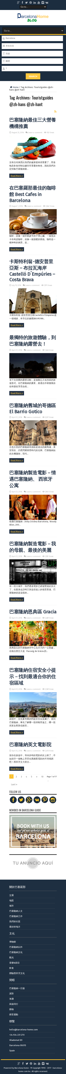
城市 (11, 905)
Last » (14, 784)
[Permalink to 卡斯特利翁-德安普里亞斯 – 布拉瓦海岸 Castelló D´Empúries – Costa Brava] (33, 312)
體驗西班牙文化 (17, 973)
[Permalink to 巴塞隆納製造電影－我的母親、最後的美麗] (33, 584)
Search (33, 76)
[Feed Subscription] (55, 111)
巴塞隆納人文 (16, 911)
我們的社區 (14, 921)
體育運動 (13, 1014)
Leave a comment (35, 133)
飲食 (11, 968)
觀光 (11, 957)
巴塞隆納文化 (16, 952)
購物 (11, 1009)
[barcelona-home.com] (33, 19)
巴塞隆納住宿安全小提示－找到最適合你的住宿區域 (32, 676)
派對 (11, 993)
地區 (11, 900)
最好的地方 (14, 926)
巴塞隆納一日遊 (17, 988)
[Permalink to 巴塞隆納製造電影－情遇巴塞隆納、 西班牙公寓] (33, 519)
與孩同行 (13, 1004)
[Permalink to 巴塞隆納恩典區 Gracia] (33, 645)
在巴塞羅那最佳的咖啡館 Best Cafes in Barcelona (32, 194)
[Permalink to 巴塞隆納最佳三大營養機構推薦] (33, 160)
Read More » (16, 175)
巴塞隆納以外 (16, 947)
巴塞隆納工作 (16, 916)
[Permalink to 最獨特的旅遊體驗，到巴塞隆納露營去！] (33, 377)
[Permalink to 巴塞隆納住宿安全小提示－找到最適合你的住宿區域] (33, 716)
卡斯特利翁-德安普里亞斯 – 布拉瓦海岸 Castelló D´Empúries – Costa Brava (32, 270)
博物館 (12, 942)
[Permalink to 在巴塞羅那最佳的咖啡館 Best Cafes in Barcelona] (33, 233)
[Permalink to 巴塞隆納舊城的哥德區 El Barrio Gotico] (33, 444)
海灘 (11, 999)
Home (16, 87)
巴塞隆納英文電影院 (30, 744)
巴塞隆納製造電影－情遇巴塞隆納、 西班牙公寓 (32, 479)
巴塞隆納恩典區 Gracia (32, 611)
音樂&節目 (14, 962)
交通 (11, 895)
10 (42, 776)
